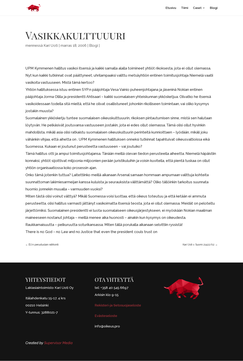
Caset (197, 8)
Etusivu (171, 8)
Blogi (214, 8)
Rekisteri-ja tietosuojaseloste (118, 305)
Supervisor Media (58, 343)
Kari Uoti (51, 45)
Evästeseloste (106, 316)
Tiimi (184, 8)
